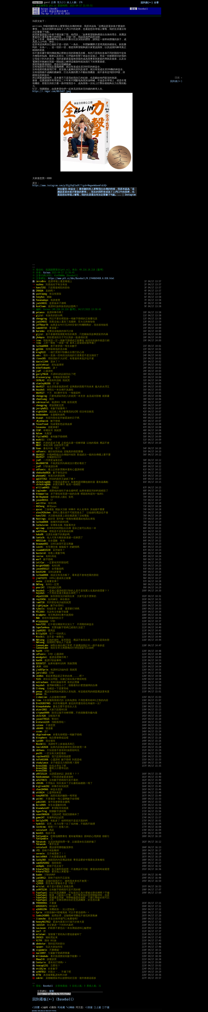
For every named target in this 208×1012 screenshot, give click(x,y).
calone (39, 725)
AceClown (41, 306)
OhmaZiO (40, 959)
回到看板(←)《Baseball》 (54, 999)
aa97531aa (41, 531)
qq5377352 (41, 479)
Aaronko (40, 331)
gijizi (39, 315)
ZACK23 (39, 937)
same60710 (41, 328)
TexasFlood (42, 424)
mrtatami (41, 934)
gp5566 (39, 349)
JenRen (39, 676)
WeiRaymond (42, 497)
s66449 (39, 728)
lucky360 (41, 859)
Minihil (40, 636)
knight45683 (42, 565)
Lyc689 (39, 740)
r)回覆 (36, 1007)
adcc (38, 355)
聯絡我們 (48, 1011)
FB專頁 (54, 1011)
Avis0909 (41, 805)
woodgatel (41, 657)
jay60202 (41, 630)
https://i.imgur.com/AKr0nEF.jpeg (51, 91)
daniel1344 (42, 361)
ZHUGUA (39, 290)
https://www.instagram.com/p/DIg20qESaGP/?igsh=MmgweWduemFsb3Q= (69, 185)
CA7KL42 (40, 380)
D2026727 (41, 663)
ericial (40, 886)
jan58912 (41, 877)
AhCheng (40, 506)
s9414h (39, 783)
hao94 (39, 651)
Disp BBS (37, 2)
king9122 (41, 352)
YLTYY (39, 940)
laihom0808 (42, 346)
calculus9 (41, 830)
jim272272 (41, 578)
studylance (42, 762)
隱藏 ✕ (178, 77)
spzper (39, 946)
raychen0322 (42, 756)
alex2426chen (43, 512)
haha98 (39, 534)
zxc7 (38, 931)
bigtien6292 (42, 786)
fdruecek (41, 841)
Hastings (41, 518)
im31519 (40, 925)
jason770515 (42, 719)
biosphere (41, 737)
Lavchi (39, 547)
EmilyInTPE (42, 820)
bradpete (41, 615)
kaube (39, 874)
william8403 (42, 487)
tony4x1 (40, 297)
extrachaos (42, 682)
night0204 (41, 411)
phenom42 (41, 475)
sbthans (40, 750)
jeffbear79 (42, 324)
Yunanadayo (42, 300)
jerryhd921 (42, 408)
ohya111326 (42, 596)
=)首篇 (89, 1007)
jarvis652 (41, 672)
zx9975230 (41, 889)
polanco (40, 312)
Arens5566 (41, 765)
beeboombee (42, 414)
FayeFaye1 (41, 892)
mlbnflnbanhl (43, 367)
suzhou (39, 284)
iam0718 (40, 602)
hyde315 (40, 823)
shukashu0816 (43, 472)
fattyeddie (42, 836)
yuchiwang (41, 293)
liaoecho (41, 918)
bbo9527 (40, 386)
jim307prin (42, 669)
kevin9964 (41, 856)
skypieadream (43, 734)
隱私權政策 (41, 1011)
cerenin (40, 853)
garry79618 (42, 374)
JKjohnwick (42, 421)
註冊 (53, 2)
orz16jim (41, 968)
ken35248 (41, 572)
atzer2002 (41, 709)
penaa (39, 691)
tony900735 (42, 795)
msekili (40, 439)
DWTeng (39, 584)
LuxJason (41, 928)
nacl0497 (41, 953)
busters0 (41, 553)
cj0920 (39, 881)
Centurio (41, 962)
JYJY (38, 666)
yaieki (39, 798)
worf (38, 559)
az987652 (41, 971)
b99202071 (41, 906)
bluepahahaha (43, 706)
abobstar (41, 943)
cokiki (39, 978)
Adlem (39, 433)
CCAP (38, 430)
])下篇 (105, 1007)
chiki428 (41, 715)
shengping (41, 318)
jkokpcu (40, 337)
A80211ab (41, 540)
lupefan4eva (42, 627)
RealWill (41, 744)
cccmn (39, 731)
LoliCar (40, 562)
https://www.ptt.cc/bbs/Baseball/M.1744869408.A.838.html (81, 278)
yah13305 (41, 802)
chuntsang (41, 399)
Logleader (41, 490)
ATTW (38, 975)
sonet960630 (42, 814)
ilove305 (41, 358)
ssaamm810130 (43, 550)
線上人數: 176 (74, 2)
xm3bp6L (40, 866)
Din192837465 (43, 703)
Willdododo (42, 956)
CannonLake (42, 645)
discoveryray (43, 377)
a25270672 (41, 780)
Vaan (38, 448)
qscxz (39, 509)
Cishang (40, 688)
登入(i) (61, 2)
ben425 (39, 833)
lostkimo (41, 827)
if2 (38, 850)
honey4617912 (43, 921)
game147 (40, 817)
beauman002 (42, 543)
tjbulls (40, 608)
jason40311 (42, 500)
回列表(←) (176, 81)
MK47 (38, 442)
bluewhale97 (42, 808)
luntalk (40, 537)
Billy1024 (41, 633)
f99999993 (41, 903)
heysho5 (40, 389)
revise (39, 556)
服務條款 (35, 1011)
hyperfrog (41, 811)
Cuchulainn (42, 525)
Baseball (48, 985)
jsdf (38, 371)
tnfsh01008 (42, 759)
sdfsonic (41, 451)
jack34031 (41, 303)
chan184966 (42, 789)
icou (38, 340)
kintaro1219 (42, 722)
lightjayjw (42, 605)
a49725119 (41, 773)
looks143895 (42, 915)
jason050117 (42, 568)
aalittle (41, 503)
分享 (156, 2)
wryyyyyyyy (42, 621)
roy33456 (41, 599)
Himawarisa (42, 493)
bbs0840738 (42, 463)
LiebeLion (41, 697)
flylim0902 (42, 436)
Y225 (38, 679)
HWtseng (40, 640)
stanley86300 (43, 383)
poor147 (40, 587)
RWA (38, 618)
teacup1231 (42, 965)
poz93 (39, 753)
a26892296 (41, 909)
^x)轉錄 (70, 1007)
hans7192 (41, 287)
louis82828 (42, 747)
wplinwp (40, 528)
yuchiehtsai (42, 364)
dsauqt (39, 417)
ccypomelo (41, 950)
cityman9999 (42, 712)
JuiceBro (41, 281)
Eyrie (39, 912)
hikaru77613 (42, 869)
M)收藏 (61, 1007)
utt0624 (40, 792)
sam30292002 (42, 863)
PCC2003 (40, 611)
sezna (39, 581)
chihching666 (43, 482)
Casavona (41, 427)
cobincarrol (42, 402)
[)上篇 (97, 1007)
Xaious (44, 8)
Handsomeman (42, 777)
